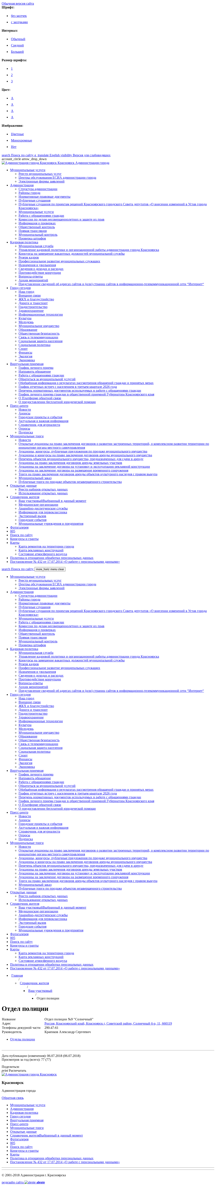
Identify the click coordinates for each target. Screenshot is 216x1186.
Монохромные (21, 140)
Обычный (18, 39)
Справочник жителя (34, 983)
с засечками (19, 22)
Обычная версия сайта (18, 3)
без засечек (19, 16)
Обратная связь (13, 1098)
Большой (17, 51)
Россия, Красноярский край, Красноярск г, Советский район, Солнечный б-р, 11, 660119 (108, 1023)
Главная (17, 975)
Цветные (17, 134)
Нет (13, 147)
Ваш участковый (40, 990)
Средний (17, 45)
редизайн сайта (23, 1182)
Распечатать (14, 1070)
